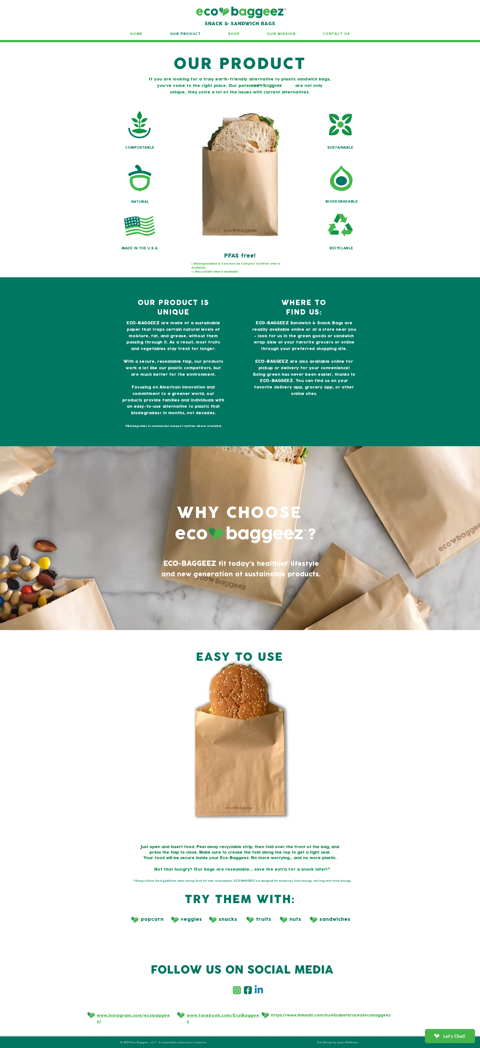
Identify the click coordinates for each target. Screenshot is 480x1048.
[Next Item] (473, 757)
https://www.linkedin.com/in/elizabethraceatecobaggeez (331, 1015)
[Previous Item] (7, 757)
